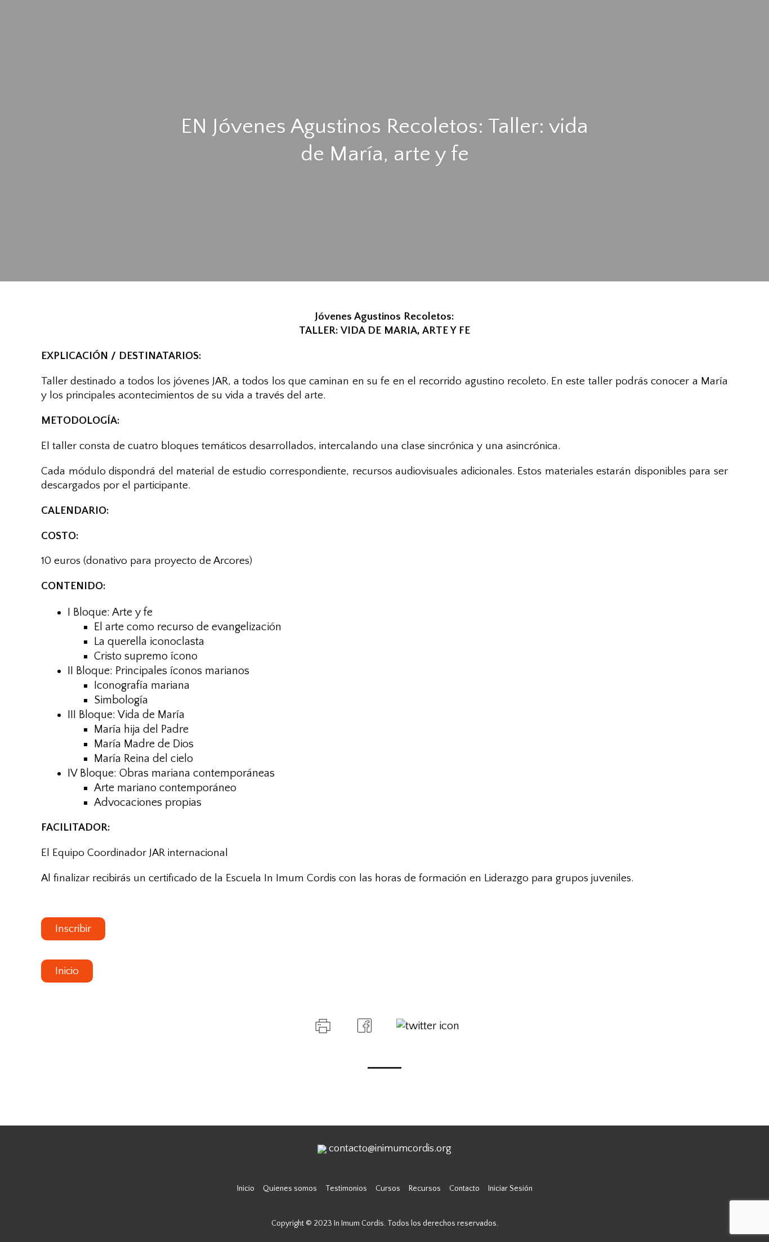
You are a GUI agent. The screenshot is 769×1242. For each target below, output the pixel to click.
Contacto (464, 1188)
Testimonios (346, 1188)
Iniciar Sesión (510, 1188)
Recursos (425, 1188)
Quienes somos (290, 1188)
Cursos (387, 1188)
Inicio (67, 971)
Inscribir (73, 929)
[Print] (321, 1025)
